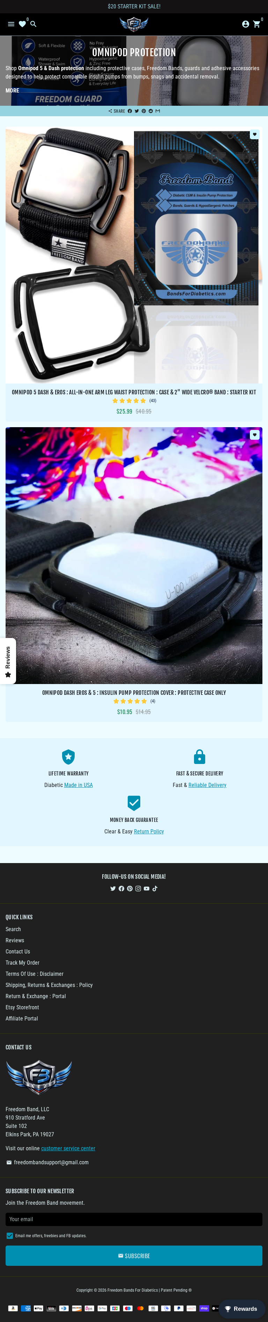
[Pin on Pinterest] (144, 111)
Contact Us (18, 951)
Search (13, 929)
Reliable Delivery (207, 785)
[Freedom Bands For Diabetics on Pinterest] (130, 888)
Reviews (15, 940)
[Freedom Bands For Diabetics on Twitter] (113, 888)
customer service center (68, 1148)
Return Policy (149, 831)
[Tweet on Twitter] (137, 111)
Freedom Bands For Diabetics (132, 1290)
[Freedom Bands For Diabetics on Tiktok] (155, 888)
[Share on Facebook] (130, 111)
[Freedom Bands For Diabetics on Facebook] (121, 888)
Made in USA (78, 785)
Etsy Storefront (22, 1007)
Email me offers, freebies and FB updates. (51, 1235)
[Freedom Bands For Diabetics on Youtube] (146, 888)
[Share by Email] (158, 111)
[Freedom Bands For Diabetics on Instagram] (138, 888)
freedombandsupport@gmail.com (47, 1162)
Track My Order (22, 962)
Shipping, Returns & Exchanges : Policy (49, 985)
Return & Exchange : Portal (36, 996)
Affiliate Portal (22, 1018)
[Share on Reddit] (151, 111)
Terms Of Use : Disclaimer (35, 974)
